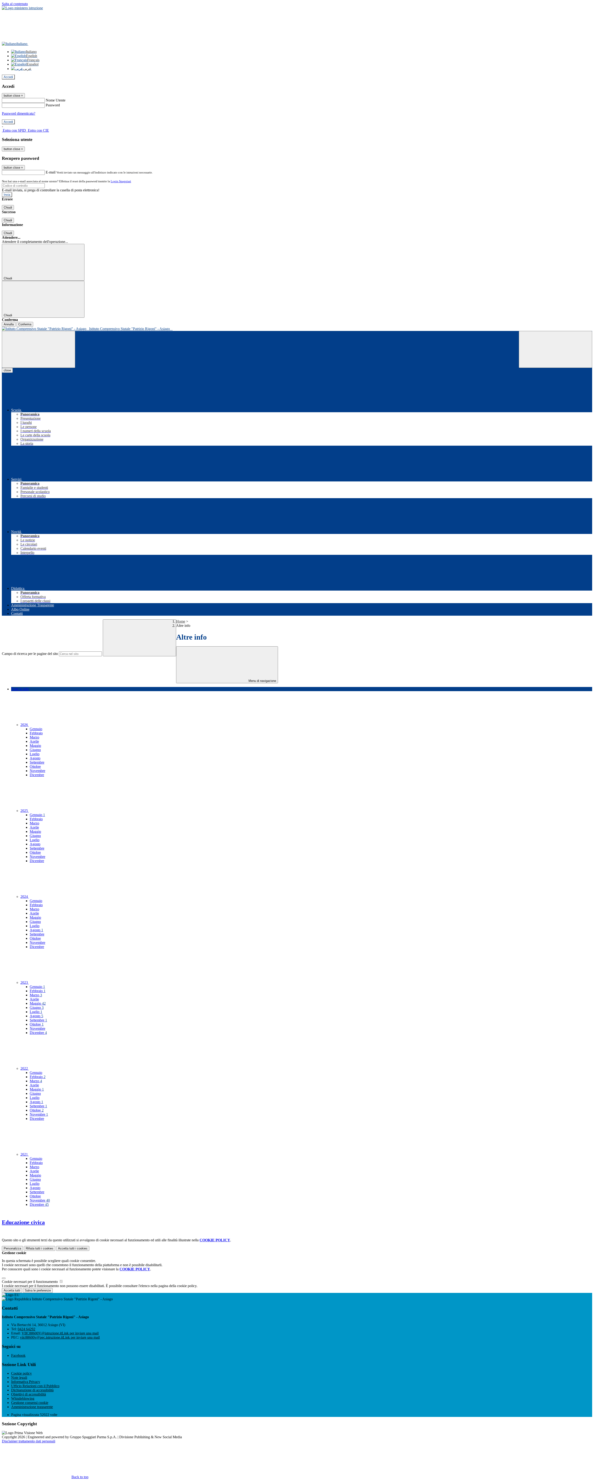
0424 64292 (26, 1329)
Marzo (34, 737)
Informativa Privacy (25, 1382)
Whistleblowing (22, 1398)
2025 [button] (24, 811)
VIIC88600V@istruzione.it (60, 1333)
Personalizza (12, 1248)
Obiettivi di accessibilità (28, 1394)
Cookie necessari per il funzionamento (30, 1282)
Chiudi (8, 207)
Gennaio (36, 729)
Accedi (8, 77)
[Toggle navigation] (38, 349)
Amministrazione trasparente (32, 1407)
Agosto (35, 758)
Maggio (35, 746)
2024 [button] (24, 897)
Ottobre (35, 766)
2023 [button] (24, 982)
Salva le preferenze (38, 1290)
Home (180, 621)
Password (53, 105)
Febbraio (36, 733)
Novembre (37, 771)
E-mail (50, 172)
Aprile (34, 741)
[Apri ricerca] (555, 349)
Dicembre (37, 775)
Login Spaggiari (121, 181)
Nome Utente (55, 100)
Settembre (37, 762)
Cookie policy (21, 1373)
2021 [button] (24, 1154)
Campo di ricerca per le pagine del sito (30, 654)
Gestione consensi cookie (29, 1403)
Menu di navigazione (262, 681)
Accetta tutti (72, 1248)
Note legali (19, 1378)
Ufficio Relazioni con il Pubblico (35, 1386)
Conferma (24, 324)
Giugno (35, 750)
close (7, 370)
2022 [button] (24, 1068)
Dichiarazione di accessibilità (32, 1390)
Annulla (9, 324)
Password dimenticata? (18, 113)
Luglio (34, 754)
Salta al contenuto (15, 4)
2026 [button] (24, 725)
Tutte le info (20, 689)
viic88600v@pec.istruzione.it (60, 1337)
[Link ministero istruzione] (22, 8)
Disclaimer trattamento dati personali (28, 1441)
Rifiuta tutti (39, 1248)
